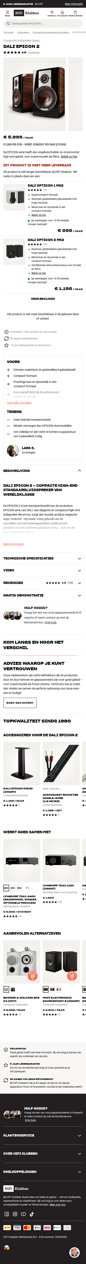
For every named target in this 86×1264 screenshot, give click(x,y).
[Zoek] (8, 23)
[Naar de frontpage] (26, 13)
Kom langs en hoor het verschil (33, 645)
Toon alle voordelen (19, 402)
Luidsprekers (23, 32)
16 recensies (33, 52)
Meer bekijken (43, 298)
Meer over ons (57, 1185)
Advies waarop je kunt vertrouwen (33, 666)
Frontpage (8, 32)
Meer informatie (74, 4)
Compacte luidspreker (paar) (21, 40)
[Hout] (52, 970)
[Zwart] (6, 868)
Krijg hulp (50, 622)
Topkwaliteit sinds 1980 (37, 684)
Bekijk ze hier (69, 156)
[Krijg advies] (74, 1252)
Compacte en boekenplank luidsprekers (51, 32)
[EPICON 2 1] (34, 94)
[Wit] (6, 970)
